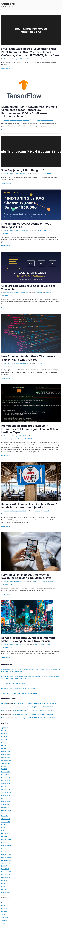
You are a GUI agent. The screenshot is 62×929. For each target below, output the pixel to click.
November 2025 (6, 754)
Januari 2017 (5, 836)
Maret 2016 (4, 842)
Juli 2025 (3, 766)
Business (40, 230)
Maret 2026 (4, 742)
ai (46, 292)
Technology (47, 230)
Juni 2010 (4, 883)
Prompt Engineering (10, 438)
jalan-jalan (44, 644)
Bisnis (3, 905)
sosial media (49, 581)
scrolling (43, 581)
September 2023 (6, 792)
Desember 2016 (6, 839)
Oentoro (8, 3)
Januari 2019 (5, 807)
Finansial (4, 911)
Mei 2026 (4, 736)
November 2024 (6, 781)
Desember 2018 (6, 810)
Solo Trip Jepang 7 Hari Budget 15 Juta (25, 170)
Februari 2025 (5, 772)
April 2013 (4, 851)
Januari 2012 (5, 869)
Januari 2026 (5, 748)
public (45, 511)
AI (37, 230)
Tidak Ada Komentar (47, 59)
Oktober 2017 (5, 819)
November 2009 (6, 892)
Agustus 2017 (5, 822)
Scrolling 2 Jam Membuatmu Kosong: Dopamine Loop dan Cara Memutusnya (26, 576)
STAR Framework (21, 438)
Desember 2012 (6, 854)
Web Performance (19, 366)
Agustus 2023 (5, 795)
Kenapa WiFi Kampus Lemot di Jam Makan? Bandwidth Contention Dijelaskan (29, 505)
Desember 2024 (6, 778)
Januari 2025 (5, 775)
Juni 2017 (4, 825)
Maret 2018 (4, 816)
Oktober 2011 (5, 878)
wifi (48, 511)
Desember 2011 (6, 872)
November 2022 (6, 801)
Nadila (3, 710)
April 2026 (4, 739)
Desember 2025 (6, 751)
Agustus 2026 (5, 728)
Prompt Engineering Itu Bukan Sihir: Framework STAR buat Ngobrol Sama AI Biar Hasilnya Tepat (29, 429)
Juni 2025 (4, 769)
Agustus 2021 (5, 804)
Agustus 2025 (5, 763)
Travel (35, 644)
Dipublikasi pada (19, 59)
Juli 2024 (3, 786)
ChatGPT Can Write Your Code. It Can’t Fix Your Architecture (28, 287)
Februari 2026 (5, 745)
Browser (6, 366)
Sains (38, 59)
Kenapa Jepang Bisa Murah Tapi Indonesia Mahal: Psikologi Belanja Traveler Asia (28, 639)
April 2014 (4, 848)
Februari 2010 (5, 889)
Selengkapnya (5, 69)
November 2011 (6, 875)
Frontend (11, 366)
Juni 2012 (4, 866)
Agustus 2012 (5, 863)
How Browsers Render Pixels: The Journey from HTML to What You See (28, 358)
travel (48, 644)
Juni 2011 (4, 881)
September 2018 (6, 813)
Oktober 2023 (5, 789)
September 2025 (6, 760)
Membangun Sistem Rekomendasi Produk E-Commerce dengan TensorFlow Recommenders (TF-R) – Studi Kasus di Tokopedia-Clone (29, 111)
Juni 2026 (4, 734)
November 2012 (6, 857)
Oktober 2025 (5, 757)
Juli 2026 (3, 731)
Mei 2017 (4, 828)
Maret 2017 (4, 831)
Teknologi (39, 292)
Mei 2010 (4, 886)
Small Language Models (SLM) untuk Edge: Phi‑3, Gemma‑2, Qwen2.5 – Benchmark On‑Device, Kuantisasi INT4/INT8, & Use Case (30, 52)
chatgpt (49, 292)
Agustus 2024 (5, 783)
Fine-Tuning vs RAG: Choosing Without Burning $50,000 (26, 225)
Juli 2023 (3, 798)
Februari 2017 (5, 833)
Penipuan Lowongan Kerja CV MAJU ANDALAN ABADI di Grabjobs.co (35, 703)
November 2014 (6, 845)
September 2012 (6, 860)
